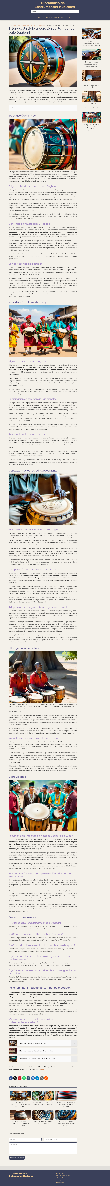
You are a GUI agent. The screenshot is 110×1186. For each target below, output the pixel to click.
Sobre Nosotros (59, 17)
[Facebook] (11, 1078)
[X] (15, 1078)
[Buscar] (77, 11)
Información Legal (61, 1173)
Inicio (39, 17)
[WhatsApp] (24, 1078)
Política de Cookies (61, 1178)
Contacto (69, 17)
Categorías (46, 17)
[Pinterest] (20, 1078)
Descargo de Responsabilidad (64, 1180)
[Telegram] (37, 1078)
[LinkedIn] (33, 1078)
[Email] (42, 1078)
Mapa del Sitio (60, 1182)
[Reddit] (46, 1078)
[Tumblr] (28, 1078)
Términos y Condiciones (63, 1175)
